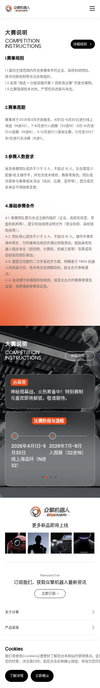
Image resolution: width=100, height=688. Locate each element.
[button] (43, 477)
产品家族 (12, 627)
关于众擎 (12, 612)
